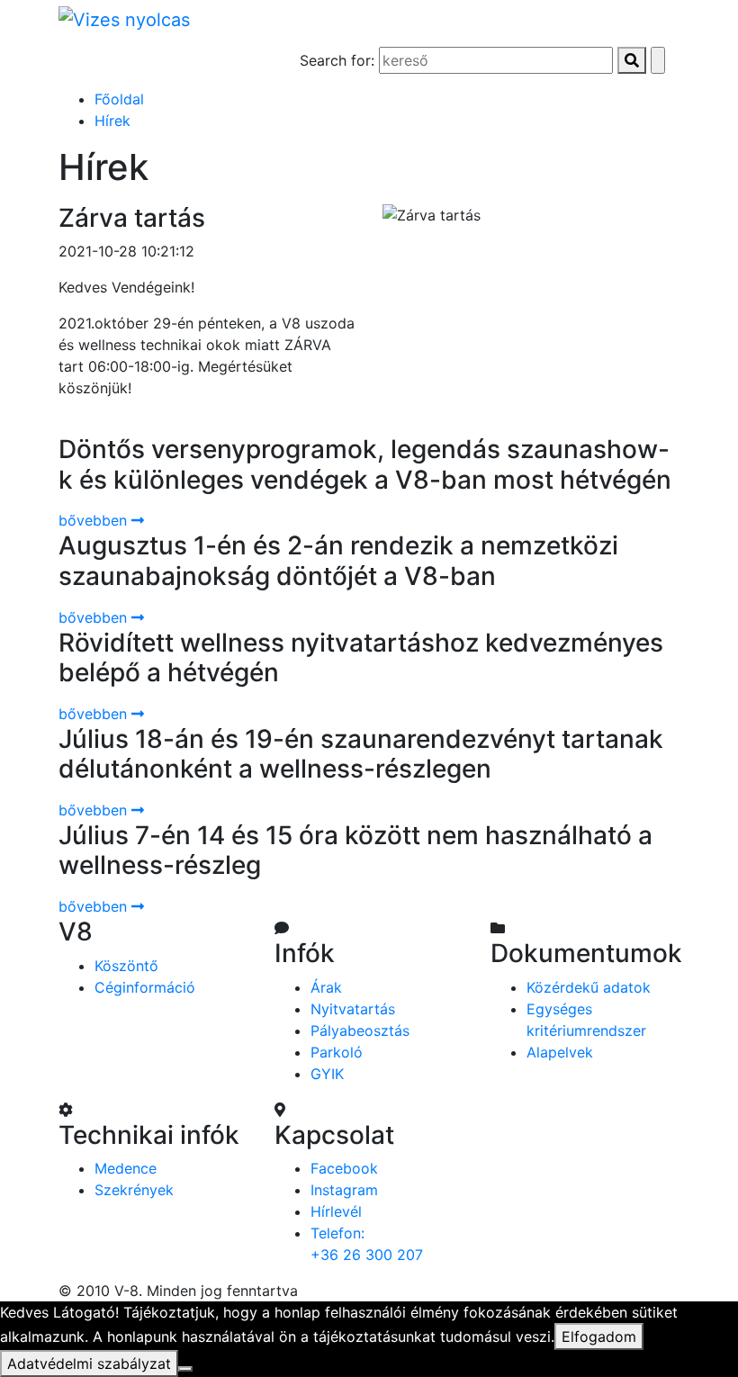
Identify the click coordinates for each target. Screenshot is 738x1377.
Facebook (344, 1168)
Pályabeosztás (360, 1031)
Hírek (112, 121)
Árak (326, 987)
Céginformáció (144, 987)
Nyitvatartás (352, 1009)
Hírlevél (336, 1211)
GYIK (327, 1074)
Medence (125, 1168)
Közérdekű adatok (588, 987)
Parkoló (336, 1052)
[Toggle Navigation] (98, 63)
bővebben (94, 520)
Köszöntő (126, 966)
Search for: (337, 60)
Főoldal (119, 99)
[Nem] (185, 1369)
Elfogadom (599, 1337)
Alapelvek (559, 1052)
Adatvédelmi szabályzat (89, 1363)
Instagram (344, 1190)
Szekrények (134, 1190)
